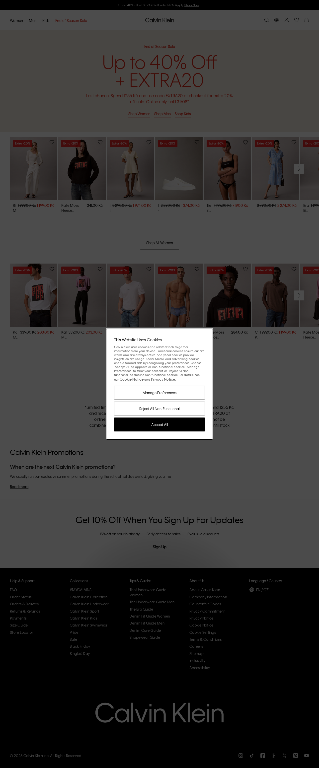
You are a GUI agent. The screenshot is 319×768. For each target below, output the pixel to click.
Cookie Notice (132, 379)
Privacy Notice (163, 379)
